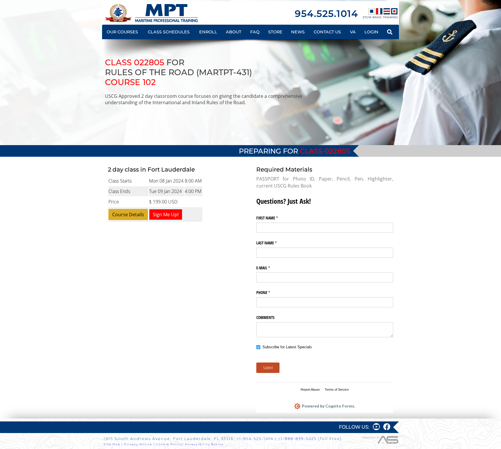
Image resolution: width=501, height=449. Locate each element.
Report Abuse (310, 389)
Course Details (128, 214)
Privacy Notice (138, 444)
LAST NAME (273, 243)
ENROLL (208, 32)
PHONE (270, 292)
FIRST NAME (273, 218)
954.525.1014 (326, 13)
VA (353, 32)
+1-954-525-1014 (255, 439)
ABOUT (233, 32)
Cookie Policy (169, 444)
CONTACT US (327, 32)
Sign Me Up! (166, 214)
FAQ (254, 32)
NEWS (298, 32)
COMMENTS (265, 317)
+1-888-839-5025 (297, 439)
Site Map (112, 444)
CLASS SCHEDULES (169, 32)
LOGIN (371, 32)
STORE (275, 32)
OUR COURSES (122, 32)
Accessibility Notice (204, 444)
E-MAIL (270, 268)
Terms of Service (337, 389)
